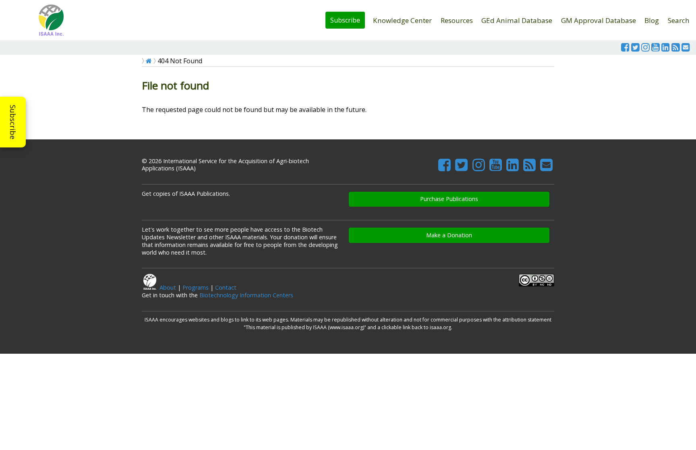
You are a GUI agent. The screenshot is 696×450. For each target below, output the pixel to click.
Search (679, 20)
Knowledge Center (402, 20)
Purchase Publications (449, 199)
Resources (457, 20)
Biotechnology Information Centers (246, 295)
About (168, 287)
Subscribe (345, 20)
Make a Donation (449, 235)
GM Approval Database (598, 20)
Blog (651, 20)
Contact (225, 287)
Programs (195, 287)
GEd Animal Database (516, 20)
